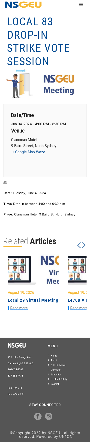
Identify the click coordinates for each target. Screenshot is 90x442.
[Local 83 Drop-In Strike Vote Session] (45, 83)
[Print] (7, 182)
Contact (55, 384)
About (54, 360)
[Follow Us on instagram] (48, 417)
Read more (19, 308)
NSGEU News (58, 365)
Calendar (56, 369)
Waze (40, 152)
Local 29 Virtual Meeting (33, 300)
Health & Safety (59, 379)
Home (54, 355)
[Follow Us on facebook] (38, 417)
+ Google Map (23, 152)
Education (56, 374)
